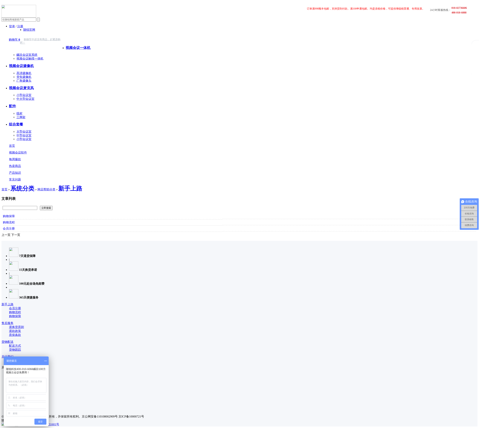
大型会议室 (23, 131)
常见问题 (15, 179)
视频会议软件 (18, 152)
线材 (19, 113)
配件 (12, 106)
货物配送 (7, 341)
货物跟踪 (15, 349)
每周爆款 (15, 159)
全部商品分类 (75, 38)
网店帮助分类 (46, 189)
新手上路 (7, 304)
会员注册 (9, 228)
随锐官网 (29, 29)
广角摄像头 (23, 80)
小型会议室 (23, 95)
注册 (20, 26)
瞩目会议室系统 (26, 54)
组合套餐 (16, 124)
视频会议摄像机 (21, 66)
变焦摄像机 (23, 76)
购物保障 (9, 216)
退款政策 (15, 331)
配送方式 (15, 345)
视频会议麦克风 (21, 88)
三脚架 (20, 117)
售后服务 (7, 323)
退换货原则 (16, 327)
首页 (12, 145)
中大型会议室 (25, 98)
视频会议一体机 (78, 48)
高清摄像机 (23, 73)
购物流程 (9, 222)
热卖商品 (15, 166)
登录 (12, 26)
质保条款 (15, 334)
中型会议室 (23, 135)
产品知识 (15, 172)
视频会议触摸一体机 (29, 58)
